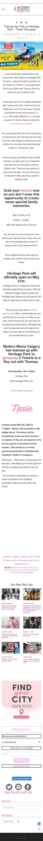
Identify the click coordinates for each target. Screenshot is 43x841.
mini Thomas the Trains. (21, 123)
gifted (23, 572)
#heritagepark (10, 570)
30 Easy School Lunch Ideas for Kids (10, 660)
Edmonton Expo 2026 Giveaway (31, 635)
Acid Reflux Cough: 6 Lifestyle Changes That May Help (10, 635)
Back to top (21, 838)
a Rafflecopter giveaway (22, 390)
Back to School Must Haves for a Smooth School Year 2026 (9, 607)
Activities (7, 556)
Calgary (15, 556)
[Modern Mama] (22, 9)
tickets (26, 190)
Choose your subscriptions (14, 736)
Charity (23, 556)
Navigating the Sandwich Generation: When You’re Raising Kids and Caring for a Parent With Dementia (32, 609)
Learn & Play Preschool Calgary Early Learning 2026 (31, 660)
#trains (36, 570)
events (14, 560)
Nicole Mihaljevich (12, 34)
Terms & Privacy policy (21, 766)
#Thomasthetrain (24, 570)
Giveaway (22, 560)
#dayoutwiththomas (20, 567)
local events (33, 560)
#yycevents (14, 572)
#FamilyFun (33, 567)
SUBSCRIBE (21, 760)
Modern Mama (21, 563)
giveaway (10, 357)
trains (30, 116)
